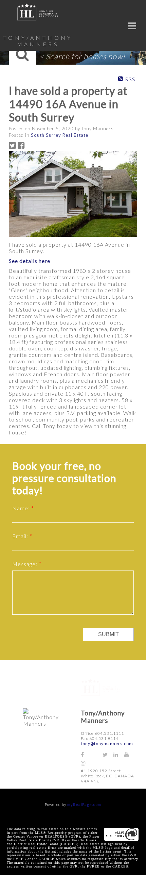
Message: (25, 564)
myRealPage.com (84, 804)
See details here (29, 261)
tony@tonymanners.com (107, 743)
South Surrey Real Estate (59, 135)
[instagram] (86, 763)
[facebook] (86, 754)
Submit (108, 634)
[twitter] (108, 754)
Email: (21, 536)
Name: (21, 508)
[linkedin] (118, 754)
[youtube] (129, 754)
